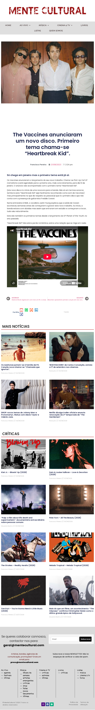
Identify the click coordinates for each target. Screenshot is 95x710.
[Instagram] (43, 704)
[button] (21, 310)
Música (42, 25)
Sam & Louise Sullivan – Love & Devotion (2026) (68, 473)
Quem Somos (56, 30)
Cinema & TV (63, 25)
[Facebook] (47, 704)
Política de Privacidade (73, 703)
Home (8, 25)
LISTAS (37, 30)
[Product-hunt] (52, 704)
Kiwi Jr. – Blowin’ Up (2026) (14, 472)
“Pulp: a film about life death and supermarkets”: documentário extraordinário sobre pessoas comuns (22, 519)
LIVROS (84, 25)
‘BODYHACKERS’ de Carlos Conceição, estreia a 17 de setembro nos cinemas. (70, 366)
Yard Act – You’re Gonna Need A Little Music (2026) (22, 609)
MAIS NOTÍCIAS (16, 326)
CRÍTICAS (10, 433)
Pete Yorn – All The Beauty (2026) (65, 517)
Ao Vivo (24, 25)
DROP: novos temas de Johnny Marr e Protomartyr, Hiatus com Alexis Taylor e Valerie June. (20, 414)
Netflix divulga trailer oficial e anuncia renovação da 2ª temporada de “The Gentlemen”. (67, 414)
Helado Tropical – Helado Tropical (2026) (69, 565)
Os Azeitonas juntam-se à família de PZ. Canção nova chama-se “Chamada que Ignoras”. (20, 367)
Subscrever (86, 639)
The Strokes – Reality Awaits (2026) (18, 565)
